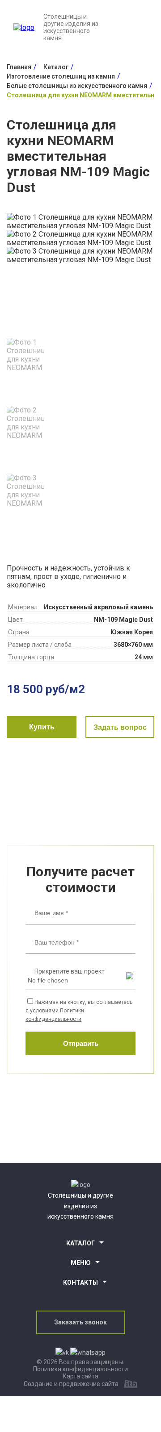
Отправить (80, 1043)
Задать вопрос (120, 727)
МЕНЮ (81, 1262)
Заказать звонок (80, 1322)
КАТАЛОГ (80, 1243)
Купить (42, 727)
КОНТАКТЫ (80, 1282)
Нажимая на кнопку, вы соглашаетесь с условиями (78, 1010)
